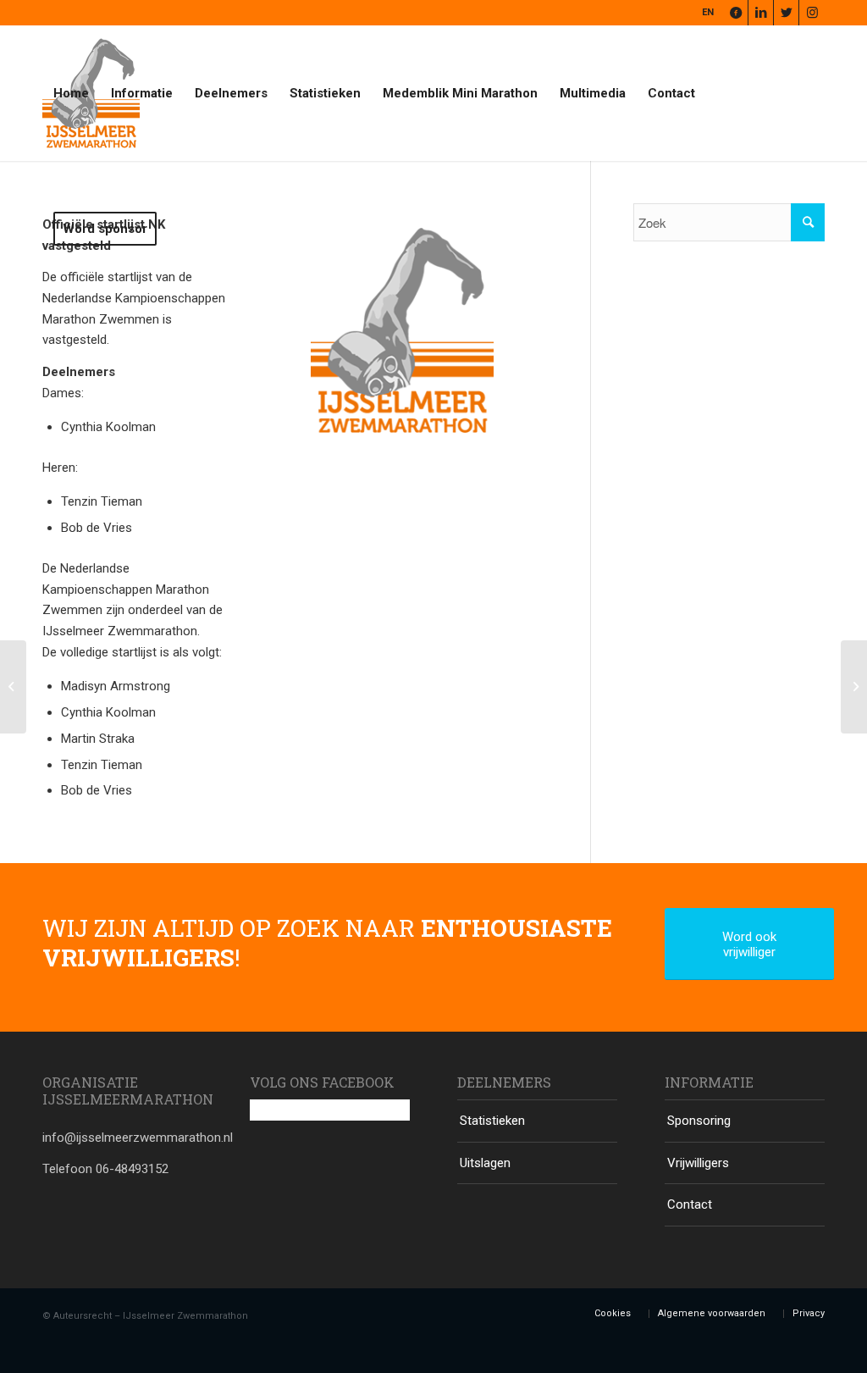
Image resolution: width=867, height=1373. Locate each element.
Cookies (612, 1313)
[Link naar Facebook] (735, 12)
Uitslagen (485, 1163)
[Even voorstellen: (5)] (13, 687)
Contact (689, 1204)
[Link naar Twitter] (786, 12)
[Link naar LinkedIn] (760, 12)
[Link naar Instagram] (812, 12)
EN (708, 12)
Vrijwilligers (698, 1163)
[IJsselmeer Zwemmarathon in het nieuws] (854, 687)
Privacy (808, 1313)
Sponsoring (699, 1120)
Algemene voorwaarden (711, 1313)
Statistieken (492, 1120)
